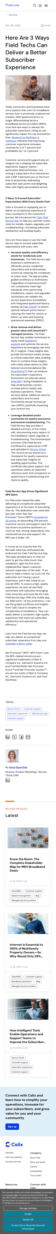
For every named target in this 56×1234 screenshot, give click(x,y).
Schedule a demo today (18, 643)
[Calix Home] (12, 5)
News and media (37, 1162)
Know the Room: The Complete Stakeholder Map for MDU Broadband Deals (27, 865)
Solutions (9, 1153)
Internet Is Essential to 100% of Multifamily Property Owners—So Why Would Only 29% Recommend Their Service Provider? (26, 950)
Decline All (28, 1219)
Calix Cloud (30, 306)
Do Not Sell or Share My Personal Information (28, 1227)
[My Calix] (40, 5)
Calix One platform (13, 1157)
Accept (28, 1213)
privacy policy (12, 1195)
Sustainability (36, 1171)
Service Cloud (38, 449)
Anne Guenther (18, 767)
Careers (33, 1166)
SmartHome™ (18, 371)
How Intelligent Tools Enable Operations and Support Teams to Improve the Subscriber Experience (27, 1036)
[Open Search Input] (34, 5)
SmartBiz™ (17, 381)
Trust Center (35, 1175)
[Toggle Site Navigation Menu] (46, 5)
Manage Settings (28, 1208)
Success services (13, 1161)
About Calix (35, 1157)
